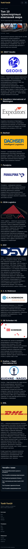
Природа (2, 519)
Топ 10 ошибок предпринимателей (11, 488)
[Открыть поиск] (22, 2)
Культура (2, 531)
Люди (2, 527)
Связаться (3, 541)
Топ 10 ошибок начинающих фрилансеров (13, 475)
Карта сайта (3, 539)
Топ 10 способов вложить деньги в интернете (11, 471)
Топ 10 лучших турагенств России (11, 485)
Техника (2, 517)
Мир (2, 526)
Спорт (2, 529)
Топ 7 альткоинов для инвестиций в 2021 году (13, 481)
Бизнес (6, 8)
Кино (2, 514)
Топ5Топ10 (5, 3)
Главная (2, 8)
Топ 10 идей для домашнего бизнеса (12, 478)
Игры (2, 516)
